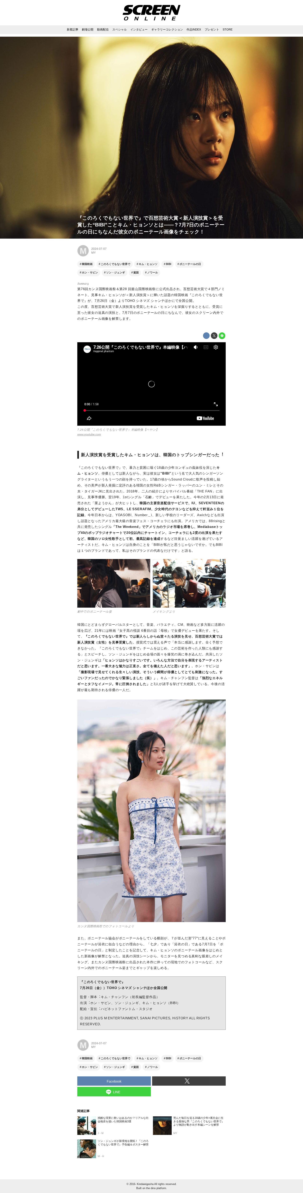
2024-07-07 (99, 248)
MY (93, 252)
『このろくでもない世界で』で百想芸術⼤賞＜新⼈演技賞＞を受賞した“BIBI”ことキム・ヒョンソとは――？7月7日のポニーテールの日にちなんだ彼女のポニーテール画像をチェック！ (150, 224)
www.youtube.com (89, 434)
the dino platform (156, 1188)
